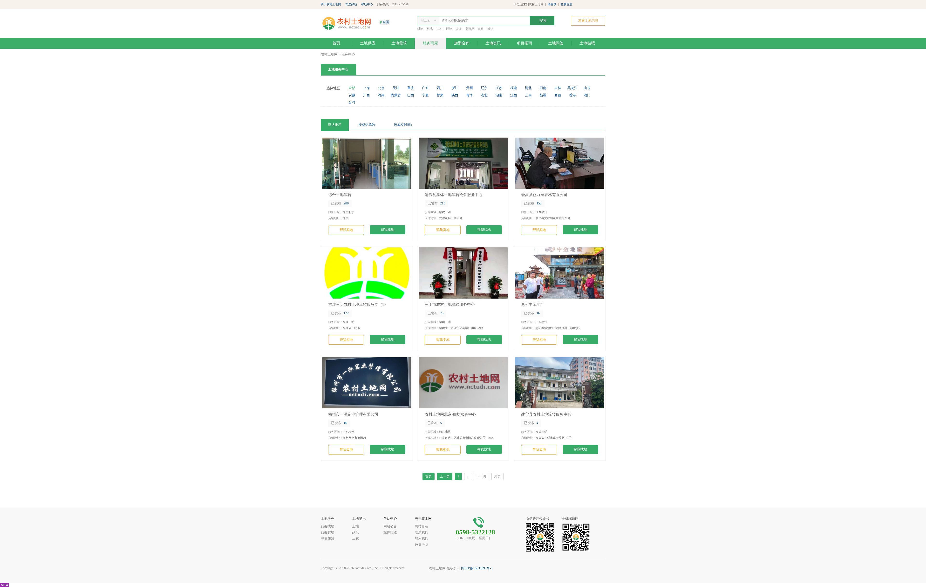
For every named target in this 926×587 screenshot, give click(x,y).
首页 (336, 43)
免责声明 (421, 544)
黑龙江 (572, 88)
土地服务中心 (338, 69)
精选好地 (351, 4)
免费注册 (566, 4)
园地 (449, 28)
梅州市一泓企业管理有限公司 (353, 414)
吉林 (557, 88)
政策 (355, 532)
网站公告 (390, 526)
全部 (351, 88)
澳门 (587, 95)
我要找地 (327, 526)
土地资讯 (493, 43)
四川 (440, 88)
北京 (381, 88)
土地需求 (399, 43)
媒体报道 (390, 532)
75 (435, 313)
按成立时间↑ (403, 124)
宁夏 (425, 95)
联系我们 (421, 532)
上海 (366, 88)
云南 (528, 95)
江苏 (499, 88)
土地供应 (367, 43)
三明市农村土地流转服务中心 (450, 304)
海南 (381, 95)
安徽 (351, 95)
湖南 (499, 95)
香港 (572, 95)
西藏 (557, 95)
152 (533, 203)
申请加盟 (327, 538)
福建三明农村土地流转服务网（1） (358, 304)
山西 (410, 95)
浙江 (454, 88)
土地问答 (556, 43)
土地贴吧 (587, 43)
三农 (355, 538)
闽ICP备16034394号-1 (477, 568)
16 (532, 313)
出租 (481, 28)
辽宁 (484, 88)
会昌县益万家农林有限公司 (544, 195)
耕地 (420, 28)
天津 (396, 88)
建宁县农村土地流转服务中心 (546, 414)
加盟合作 (462, 43)
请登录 (552, 4)
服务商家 (430, 43)
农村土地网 (329, 54)
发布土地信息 (588, 20)
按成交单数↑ (367, 124)
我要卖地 (327, 532)
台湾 (351, 102)
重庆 (410, 88)
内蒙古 (396, 95)
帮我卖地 (346, 230)
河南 (543, 88)
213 (436, 203)
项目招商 (524, 43)
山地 (439, 28)
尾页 (497, 476)
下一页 (481, 476)
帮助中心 (367, 4)
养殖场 (469, 28)
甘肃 (440, 95)
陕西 (454, 95)
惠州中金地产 (532, 304)
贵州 (469, 88)
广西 (366, 95)
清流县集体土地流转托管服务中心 (454, 195)
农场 (459, 28)
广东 (425, 88)
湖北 (484, 95)
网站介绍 (421, 526)
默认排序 (334, 124)
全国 (385, 22)
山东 (587, 88)
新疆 (543, 95)
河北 (528, 88)
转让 (490, 28)
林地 (430, 28)
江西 (513, 95)
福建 (513, 88)
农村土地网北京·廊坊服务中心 (450, 414)
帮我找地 (387, 229)
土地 (355, 526)
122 (340, 313)
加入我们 (421, 538)
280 (340, 203)
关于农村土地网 (331, 4)
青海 (469, 95)
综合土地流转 (339, 195)
